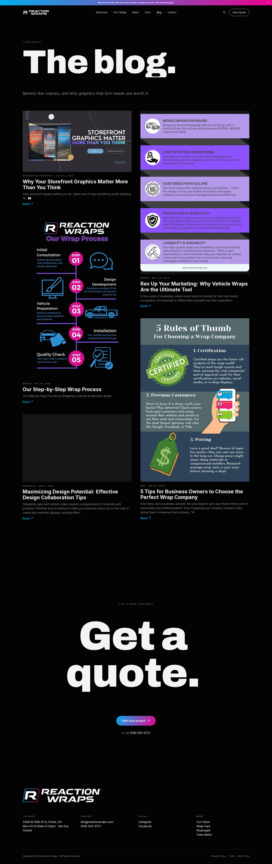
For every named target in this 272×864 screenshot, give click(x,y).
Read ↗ (28, 204)
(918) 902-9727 (140, 732)
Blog (159, 12)
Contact (172, 12)
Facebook (145, 826)
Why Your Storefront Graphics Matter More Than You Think (75, 184)
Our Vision (203, 822)
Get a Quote (239, 12)
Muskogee (203, 830)
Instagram (145, 822)
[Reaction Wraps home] (36, 12)
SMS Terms (243, 856)
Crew (148, 12)
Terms (232, 856)
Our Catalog (119, 12)
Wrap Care (203, 826)
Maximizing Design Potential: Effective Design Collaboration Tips (70, 494)
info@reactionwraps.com (97, 822)
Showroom (102, 12)
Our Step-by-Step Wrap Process (62, 389)
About (135, 12)
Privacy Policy (218, 856)
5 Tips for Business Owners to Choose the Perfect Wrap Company (191, 494)
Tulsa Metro (204, 834)
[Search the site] (224, 12)
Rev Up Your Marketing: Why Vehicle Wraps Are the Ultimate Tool (194, 286)
